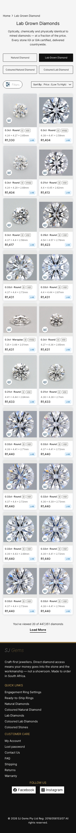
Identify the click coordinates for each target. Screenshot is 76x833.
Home (6, 15)
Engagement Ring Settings (23, 692)
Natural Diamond (20, 57)
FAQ (7, 758)
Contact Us (12, 752)
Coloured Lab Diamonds (21, 721)
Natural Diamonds (17, 704)
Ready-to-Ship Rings (19, 698)
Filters (15, 84)
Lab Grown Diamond (56, 57)
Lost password (15, 746)
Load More (38, 630)
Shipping (11, 764)
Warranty (11, 776)
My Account (13, 741)
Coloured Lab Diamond (56, 69)
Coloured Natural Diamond (20, 69)
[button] (9, 120)
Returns (10, 770)
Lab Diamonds (14, 715)
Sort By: (37, 84)
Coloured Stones (16, 727)
